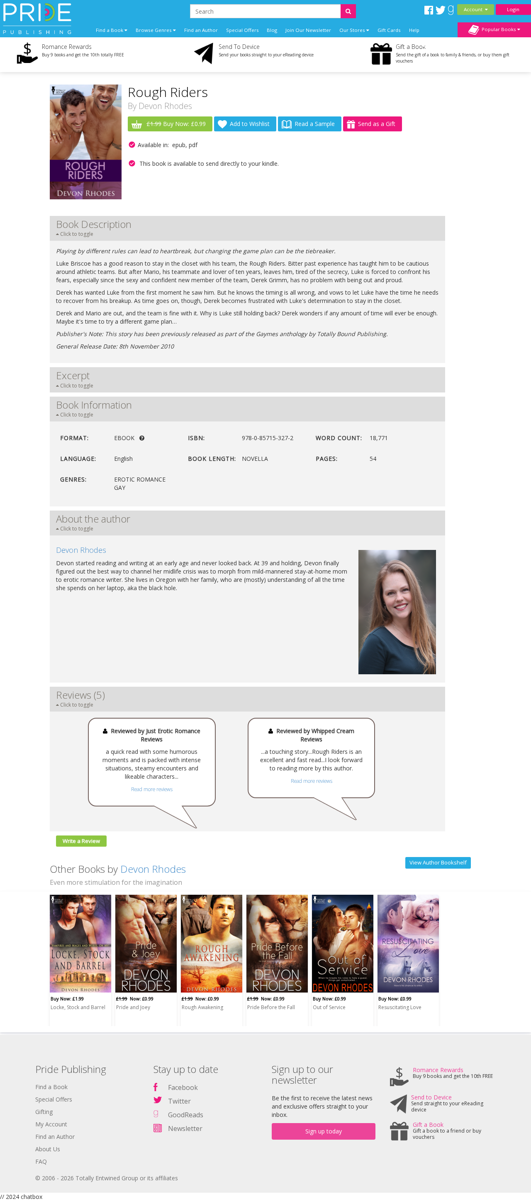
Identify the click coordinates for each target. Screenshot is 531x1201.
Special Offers (242, 30)
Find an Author (201, 30)
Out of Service (329, 1007)
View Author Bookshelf (438, 862)
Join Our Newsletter (308, 30)
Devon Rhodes (165, 105)
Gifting (44, 1112)
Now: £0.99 (134, 998)
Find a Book (51, 1087)
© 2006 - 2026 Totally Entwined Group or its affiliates (106, 1178)
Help (414, 30)
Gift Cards (389, 30)
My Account (51, 1124)
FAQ (41, 1161)
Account (474, 9)
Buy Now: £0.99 (176, 124)
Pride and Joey (133, 1007)
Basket (431, 45)
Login (513, 9)
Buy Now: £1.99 (67, 998)
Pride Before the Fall (271, 1007)
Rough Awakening (202, 1007)
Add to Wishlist (250, 124)
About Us (47, 1149)
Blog (272, 30)
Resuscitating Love (399, 1007)
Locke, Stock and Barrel (78, 1007)
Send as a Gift (376, 124)
